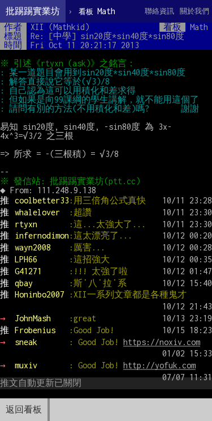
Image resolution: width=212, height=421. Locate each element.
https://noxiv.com (161, 342)
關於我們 (194, 11)
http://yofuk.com (159, 365)
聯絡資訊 (159, 11)
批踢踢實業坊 (33, 11)
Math (97, 11)
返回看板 (24, 409)
